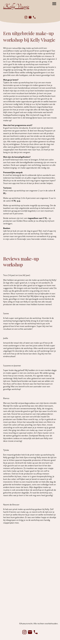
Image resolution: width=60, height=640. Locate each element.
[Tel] (34, 17)
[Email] (30, 17)
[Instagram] (25, 17)
